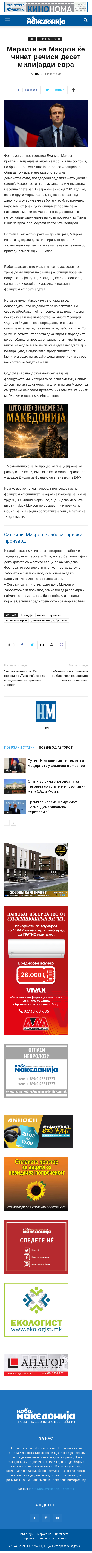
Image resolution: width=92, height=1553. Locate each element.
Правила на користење (39, 1538)
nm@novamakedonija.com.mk (53, 1489)
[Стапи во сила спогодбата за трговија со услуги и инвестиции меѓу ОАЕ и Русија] (15, 786)
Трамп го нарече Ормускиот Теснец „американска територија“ (52, 807)
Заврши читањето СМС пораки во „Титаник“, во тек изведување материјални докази (24, 678)
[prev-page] (7, 823)
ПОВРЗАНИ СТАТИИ (19, 748)
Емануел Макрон (16, 620)
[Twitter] (32, 645)
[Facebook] (22, 645)
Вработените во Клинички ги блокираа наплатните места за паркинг (69, 675)
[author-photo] (46, 721)
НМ (37, 74)
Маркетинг (44, 1534)
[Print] (51, 645)
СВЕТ (32, 38)
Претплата (61, 1534)
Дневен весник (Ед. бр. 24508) (49, 620)
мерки (41, 615)
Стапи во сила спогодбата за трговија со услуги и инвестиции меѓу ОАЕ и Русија (57, 786)
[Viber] (61, 645)
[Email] (41, 645)
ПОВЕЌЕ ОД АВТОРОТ (56, 748)
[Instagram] (46, 1518)
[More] (73, 90)
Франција (27, 615)
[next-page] (13, 823)
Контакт (63, 1538)
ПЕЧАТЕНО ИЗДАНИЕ (50, 38)
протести (55, 615)
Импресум (26, 1534)
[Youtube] (57, 1518)
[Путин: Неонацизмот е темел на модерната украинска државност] (15, 765)
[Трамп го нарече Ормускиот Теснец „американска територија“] (15, 807)
